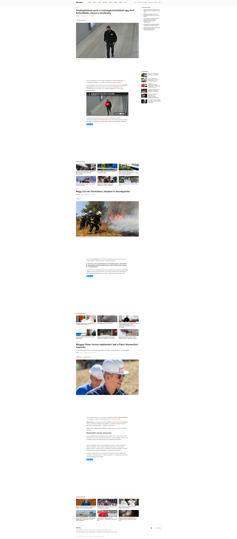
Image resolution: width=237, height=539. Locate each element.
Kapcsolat (91, 536)
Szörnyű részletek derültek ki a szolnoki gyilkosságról (85, 337)
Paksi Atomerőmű (87, 357)
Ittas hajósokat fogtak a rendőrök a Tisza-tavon (128, 184)
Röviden (79, 2)
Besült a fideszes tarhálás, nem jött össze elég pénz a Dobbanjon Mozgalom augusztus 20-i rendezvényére (151, 20)
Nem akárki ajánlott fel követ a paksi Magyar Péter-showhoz (127, 507)
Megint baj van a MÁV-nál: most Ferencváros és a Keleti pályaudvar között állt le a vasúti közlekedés (128, 173)
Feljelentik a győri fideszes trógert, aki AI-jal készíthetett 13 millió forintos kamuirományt (152, 28)
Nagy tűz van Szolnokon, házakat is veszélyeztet (153, 74)
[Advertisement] (107, 70)
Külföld (94, 2)
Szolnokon (96, 259)
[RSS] (160, 528)
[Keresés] (160, 2)
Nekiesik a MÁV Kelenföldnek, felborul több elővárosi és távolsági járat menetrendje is (85, 173)
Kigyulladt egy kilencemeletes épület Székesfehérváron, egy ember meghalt (128, 337)
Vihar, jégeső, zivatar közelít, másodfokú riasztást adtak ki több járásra (154, 101)
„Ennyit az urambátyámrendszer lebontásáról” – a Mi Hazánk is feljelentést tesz (154, 85)
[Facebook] (151, 528)
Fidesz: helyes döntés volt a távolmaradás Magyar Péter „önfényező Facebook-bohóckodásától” (85, 519)
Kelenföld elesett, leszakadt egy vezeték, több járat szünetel (85, 184)
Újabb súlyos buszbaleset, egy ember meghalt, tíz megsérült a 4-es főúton (153, 90)
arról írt (114, 436)
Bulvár (99, 2)
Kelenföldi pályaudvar (81, 20)
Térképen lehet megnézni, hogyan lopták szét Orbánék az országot (107, 507)
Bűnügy (110, 2)
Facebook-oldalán (115, 419)
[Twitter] (154, 528)
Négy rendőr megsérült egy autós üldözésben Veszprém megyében (105, 184)
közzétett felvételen (105, 118)
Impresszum (86, 536)
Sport (125, 2)
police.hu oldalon (117, 82)
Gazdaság (105, 2)
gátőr (108, 419)
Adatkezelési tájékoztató (98, 536)
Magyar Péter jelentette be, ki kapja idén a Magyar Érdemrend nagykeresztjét (86, 507)
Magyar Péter (79, 357)
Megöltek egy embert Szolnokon (105, 323)
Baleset (115, 2)
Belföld (89, 2)
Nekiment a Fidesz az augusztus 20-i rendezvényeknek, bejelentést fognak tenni (152, 10)
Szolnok (78, 198)
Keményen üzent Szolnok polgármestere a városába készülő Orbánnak (86, 324)
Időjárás (120, 2)
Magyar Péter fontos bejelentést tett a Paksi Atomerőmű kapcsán (153, 80)
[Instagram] (157, 528)
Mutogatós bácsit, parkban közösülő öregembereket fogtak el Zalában (151, 25)
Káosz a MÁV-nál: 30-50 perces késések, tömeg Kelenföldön (106, 172)
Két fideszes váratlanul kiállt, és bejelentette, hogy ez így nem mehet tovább (151, 15)
